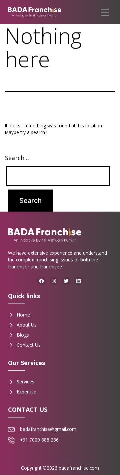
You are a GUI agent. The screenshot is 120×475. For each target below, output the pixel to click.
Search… (17, 158)
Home (23, 315)
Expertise (26, 391)
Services (25, 381)
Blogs (23, 335)
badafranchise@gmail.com (48, 429)
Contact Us (29, 345)
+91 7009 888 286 (39, 440)
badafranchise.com (79, 468)
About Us (27, 325)
